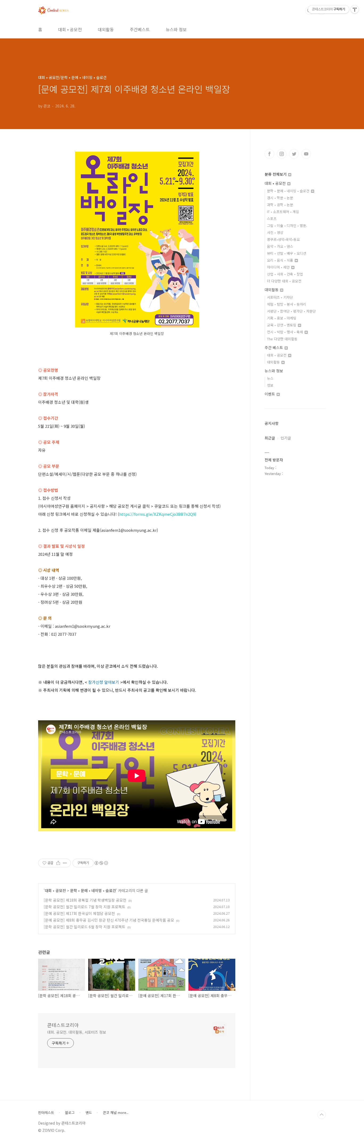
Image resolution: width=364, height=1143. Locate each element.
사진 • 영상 (275, 232)
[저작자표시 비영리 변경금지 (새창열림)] (101, 863)
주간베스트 (140, 29)
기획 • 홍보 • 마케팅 (281, 318)
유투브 (306, 154)
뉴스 (270, 378)
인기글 (286, 438)
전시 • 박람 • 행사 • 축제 (285, 331)
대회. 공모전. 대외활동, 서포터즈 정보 (76, 1032)
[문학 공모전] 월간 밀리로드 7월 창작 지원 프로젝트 (84, 906)
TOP (321, 1114)
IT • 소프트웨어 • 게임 (283, 211)
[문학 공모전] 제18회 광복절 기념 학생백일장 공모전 (85, 900)
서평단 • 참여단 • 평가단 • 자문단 (291, 311)
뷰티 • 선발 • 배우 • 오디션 (286, 253)
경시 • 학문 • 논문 (280, 197)
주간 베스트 (274, 347)
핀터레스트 (46, 1112)
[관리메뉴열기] (355, 9)
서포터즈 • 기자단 (280, 297)
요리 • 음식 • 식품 (280, 260)
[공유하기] (58, 863)
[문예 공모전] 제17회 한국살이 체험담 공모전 (79, 913)
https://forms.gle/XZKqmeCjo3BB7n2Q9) (157, 514)
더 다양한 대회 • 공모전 (284, 280)
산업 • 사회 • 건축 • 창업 (285, 274)
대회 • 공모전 (70, 29)
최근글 (270, 438)
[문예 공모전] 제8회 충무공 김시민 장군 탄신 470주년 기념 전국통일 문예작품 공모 (109, 920)
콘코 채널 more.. (115, 1112)
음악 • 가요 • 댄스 (280, 246)
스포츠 (272, 218)
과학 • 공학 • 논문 (280, 204)
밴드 (89, 1112)
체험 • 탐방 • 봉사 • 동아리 (286, 304)
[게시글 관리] (65, 863)
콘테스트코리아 (63, 1025)
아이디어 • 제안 (279, 267)
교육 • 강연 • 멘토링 (282, 324)
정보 (270, 385)
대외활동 (106, 29)
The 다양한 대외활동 (282, 338)
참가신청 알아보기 (103, 682)
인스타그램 (281, 154)
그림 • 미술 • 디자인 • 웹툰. (287, 225)
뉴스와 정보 (176, 29)
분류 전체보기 (276, 174)
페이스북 (269, 154)
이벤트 (270, 394)
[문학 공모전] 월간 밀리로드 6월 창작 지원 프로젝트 (84, 926)
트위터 (294, 154)
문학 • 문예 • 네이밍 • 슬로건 (93, 890)
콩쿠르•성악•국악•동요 (283, 239)
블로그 (70, 1112)
